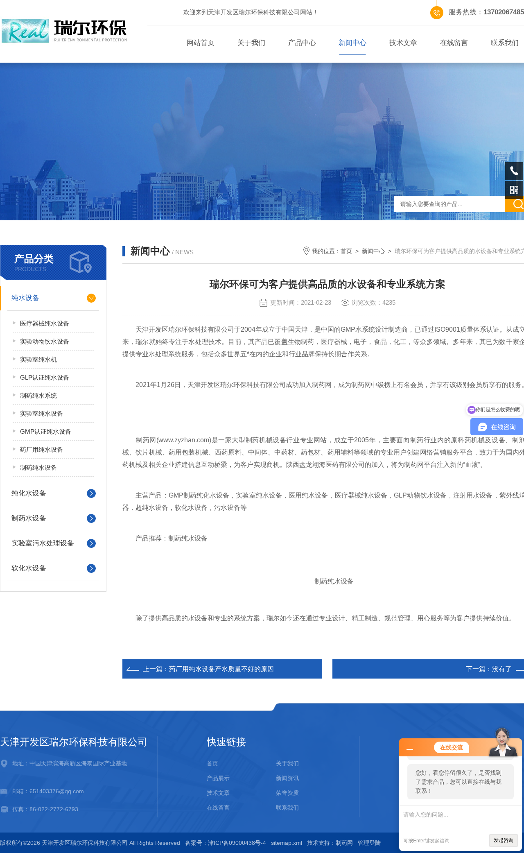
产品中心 (302, 43)
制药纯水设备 (38, 467)
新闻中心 (352, 43)
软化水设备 (28, 568)
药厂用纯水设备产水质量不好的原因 (221, 668)
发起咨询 (503, 840)
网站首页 (201, 43)
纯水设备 (25, 298)
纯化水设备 (28, 493)
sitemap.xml (286, 842)
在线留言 (454, 43)
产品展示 (218, 778)
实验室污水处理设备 (42, 543)
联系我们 (287, 807)
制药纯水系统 (38, 395)
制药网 (344, 842)
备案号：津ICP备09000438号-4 (225, 842)
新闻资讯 (287, 778)
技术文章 (403, 43)
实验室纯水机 (38, 359)
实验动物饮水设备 (44, 341)
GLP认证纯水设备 (44, 377)
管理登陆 (369, 842)
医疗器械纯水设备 (44, 323)
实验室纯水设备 (41, 413)
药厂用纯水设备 (41, 449)
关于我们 (251, 43)
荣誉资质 (287, 793)
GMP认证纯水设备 (45, 431)
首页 (346, 251)
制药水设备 (28, 518)
